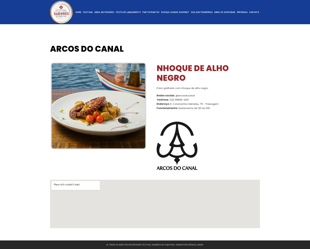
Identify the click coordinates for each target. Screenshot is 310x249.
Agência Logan (195, 245)
